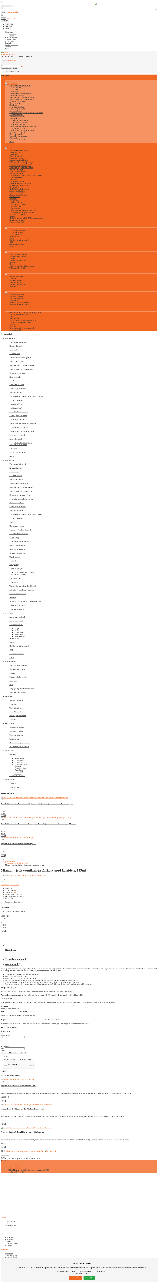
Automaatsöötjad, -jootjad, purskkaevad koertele (25, 514)
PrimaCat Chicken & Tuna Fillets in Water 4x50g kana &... (22, 1132)
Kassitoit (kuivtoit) (15, 346)
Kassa (15, 6)
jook (13, 1151)
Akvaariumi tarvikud (16, 654)
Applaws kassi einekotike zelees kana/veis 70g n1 (18, 1086)
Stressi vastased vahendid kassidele (21, 369)
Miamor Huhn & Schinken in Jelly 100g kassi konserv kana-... (23, 1109)
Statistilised (101, 1271)
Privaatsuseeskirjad (15, 330)
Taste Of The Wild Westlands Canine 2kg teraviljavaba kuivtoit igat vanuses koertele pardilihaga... (37, 804)
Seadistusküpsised (85, 1271)
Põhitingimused (14, 318)
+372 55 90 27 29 (14, 1166)
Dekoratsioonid (14, 638)
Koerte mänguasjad (16, 569)
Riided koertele (14, 582)
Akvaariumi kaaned (16, 621)
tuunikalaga (20, 1151)
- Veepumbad (18, 634)
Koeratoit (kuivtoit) (15, 468)
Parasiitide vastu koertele (17, 574)
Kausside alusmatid (16, 400)
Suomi (8, 28)
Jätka (3, 12)
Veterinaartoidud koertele (17, 464)
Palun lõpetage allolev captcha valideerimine (18, 1059)
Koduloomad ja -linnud (17, 776)
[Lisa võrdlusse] (5, 927)
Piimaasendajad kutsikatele (18, 483)
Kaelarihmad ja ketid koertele (19, 541)
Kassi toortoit (13, 350)
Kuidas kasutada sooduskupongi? (20, 322)
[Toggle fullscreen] (6, 1155)
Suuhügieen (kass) (15, 408)
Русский (9, 26)
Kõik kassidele (9, 81)
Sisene (11, 36)
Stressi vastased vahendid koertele (20, 491)
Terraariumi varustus (16, 731)
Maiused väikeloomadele (17, 677)
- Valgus (16, 629)
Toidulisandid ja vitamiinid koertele (21, 487)
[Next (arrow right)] (4, 1157)
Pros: (2, 1048)
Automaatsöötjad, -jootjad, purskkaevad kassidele (26, 396)
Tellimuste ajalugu (11, 1256)
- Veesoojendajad (19, 636)
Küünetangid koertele (16, 526)
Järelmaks (12, 324)
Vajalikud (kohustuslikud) (66, 1271)
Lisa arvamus (14, 885)
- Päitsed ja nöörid (20, 768)
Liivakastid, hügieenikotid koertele (21, 499)
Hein (11, 685)
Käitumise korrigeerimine (18, 373)
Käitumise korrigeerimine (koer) (20, 495)
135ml (43, 1151)
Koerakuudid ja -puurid (17, 605)
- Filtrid (16, 630)
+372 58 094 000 (13, 1164)
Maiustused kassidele (16, 361)
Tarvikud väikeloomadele (18, 669)
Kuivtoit (12, 673)
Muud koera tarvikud (16, 609)
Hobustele (12, 754)
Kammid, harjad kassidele (18, 416)
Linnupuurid (13, 704)
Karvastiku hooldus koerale (18, 534)
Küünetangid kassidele (17, 419)
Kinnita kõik (89, 1278)
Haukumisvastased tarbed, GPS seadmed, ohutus (26, 601)
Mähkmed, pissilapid (16, 503)
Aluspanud (13, 681)
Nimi (2, 1037)
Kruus (11, 658)
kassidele (37, 1151)
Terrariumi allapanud (16, 735)
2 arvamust (5, 885)
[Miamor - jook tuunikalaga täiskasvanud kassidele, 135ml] (25, 875)
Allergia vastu (14, 783)
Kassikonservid (14, 354)
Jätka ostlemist (6, 6)
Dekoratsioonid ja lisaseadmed (19, 743)
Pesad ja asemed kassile (17, 435)
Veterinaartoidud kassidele (18, 342)
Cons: (3, 1051)
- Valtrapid (17, 774)
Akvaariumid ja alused (17, 617)
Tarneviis (12, 326)
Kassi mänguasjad (15, 439)
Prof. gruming (14, 565)
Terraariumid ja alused (17, 727)
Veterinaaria (13, 449)
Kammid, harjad (14, 538)
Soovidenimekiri (12, 12)
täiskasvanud (28, 1151)
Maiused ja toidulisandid (17, 716)
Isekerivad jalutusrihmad (17, 549)
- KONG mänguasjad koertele (24, 572)
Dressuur (12, 598)
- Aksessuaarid (19, 758)
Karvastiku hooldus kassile (18, 412)
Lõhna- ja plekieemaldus (17, 389)
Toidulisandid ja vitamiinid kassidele (21, 365)
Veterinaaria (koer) (15, 578)
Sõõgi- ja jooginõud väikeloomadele (21, 689)
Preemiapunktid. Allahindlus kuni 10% (22, 320)
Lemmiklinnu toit (15, 712)
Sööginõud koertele (16, 510)
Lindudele (8, 272)
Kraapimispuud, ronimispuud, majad (21, 431)
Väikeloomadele (10, 250)
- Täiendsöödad (19, 772)
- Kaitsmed (17, 766)
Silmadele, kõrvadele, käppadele (20, 530)
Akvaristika (8, 226)
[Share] (4, 1155)
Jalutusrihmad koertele (17, 545)
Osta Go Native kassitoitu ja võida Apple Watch (25, 312)
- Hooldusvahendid (20, 764)
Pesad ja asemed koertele (17, 594)
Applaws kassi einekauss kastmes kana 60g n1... (18, 844)
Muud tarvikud (14, 787)
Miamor (13, 890)
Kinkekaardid (9, 1239)
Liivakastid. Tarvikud (16, 385)
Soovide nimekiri (11, 1257)
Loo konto (12, 34)
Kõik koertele (9, 146)
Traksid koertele (14, 557)
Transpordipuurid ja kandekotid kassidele (23, 423)
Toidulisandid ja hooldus (17, 692)
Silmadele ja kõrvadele (17, 404)
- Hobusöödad (18, 762)
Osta (3, 815)
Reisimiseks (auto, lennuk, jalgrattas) (21, 590)
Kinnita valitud (75, 1278)
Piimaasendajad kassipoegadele (20, 358)
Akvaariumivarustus (16, 625)
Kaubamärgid (9, 1237)
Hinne (3, 1055)
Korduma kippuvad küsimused (19, 314)
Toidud (11, 642)
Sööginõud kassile (15, 392)
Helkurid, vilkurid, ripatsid (18, 553)
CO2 (11, 650)
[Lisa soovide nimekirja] (3, 927)
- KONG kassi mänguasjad (23, 443)
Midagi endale (10, 780)
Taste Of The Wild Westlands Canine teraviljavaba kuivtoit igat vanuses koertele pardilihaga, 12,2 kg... (38, 824)
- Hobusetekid (18, 760)
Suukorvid (13, 561)
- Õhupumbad (18, 632)
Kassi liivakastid (15, 377)
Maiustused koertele (16, 479)
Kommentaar (5, 1046)
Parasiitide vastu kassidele (18, 445)
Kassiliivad (13, 381)
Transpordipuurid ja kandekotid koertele (23, 586)
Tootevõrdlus (10, 18)
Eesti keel (9, 24)
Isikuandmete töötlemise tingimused (21, 328)
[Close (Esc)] (2, 1155)
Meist (11, 316)
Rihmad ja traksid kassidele (18, 427)
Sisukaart (8, 1241)
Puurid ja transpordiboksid (18, 665)
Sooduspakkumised (11, 1243)
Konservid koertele (15, 476)
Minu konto (9, 1254)
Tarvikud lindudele (15, 708)
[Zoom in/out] (8, 1155)
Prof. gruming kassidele (17, 452)
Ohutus (11, 456)
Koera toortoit (14, 472)
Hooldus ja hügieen (16, 700)
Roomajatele (9, 290)
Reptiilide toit (14, 739)
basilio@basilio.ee (11, 60)
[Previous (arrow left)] (2, 1157)
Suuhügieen (13, 522)
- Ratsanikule (18, 770)
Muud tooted (9, 750)
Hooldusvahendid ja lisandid (19, 646)
